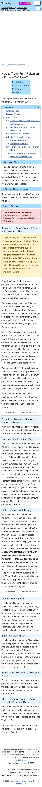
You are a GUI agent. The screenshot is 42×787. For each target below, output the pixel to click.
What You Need (12, 110)
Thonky (6, 3)
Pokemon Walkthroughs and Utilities (16, 9)
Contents (22, 107)
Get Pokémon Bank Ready (21, 137)
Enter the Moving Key (19, 143)
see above (32, 606)
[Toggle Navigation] (38, 8)
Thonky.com (8, 7)
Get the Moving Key (18, 140)
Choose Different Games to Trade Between (20, 87)
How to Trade (11, 117)
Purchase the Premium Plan (22, 133)
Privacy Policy (27, 781)
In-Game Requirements (15, 114)
